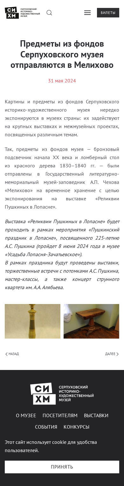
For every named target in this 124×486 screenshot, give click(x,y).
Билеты (108, 12)
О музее (26, 415)
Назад (14, 354)
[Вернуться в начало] (22, 12)
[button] (49, 12)
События (46, 427)
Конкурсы (76, 427)
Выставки (96, 415)
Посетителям (60, 415)
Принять (62, 467)
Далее (110, 354)
